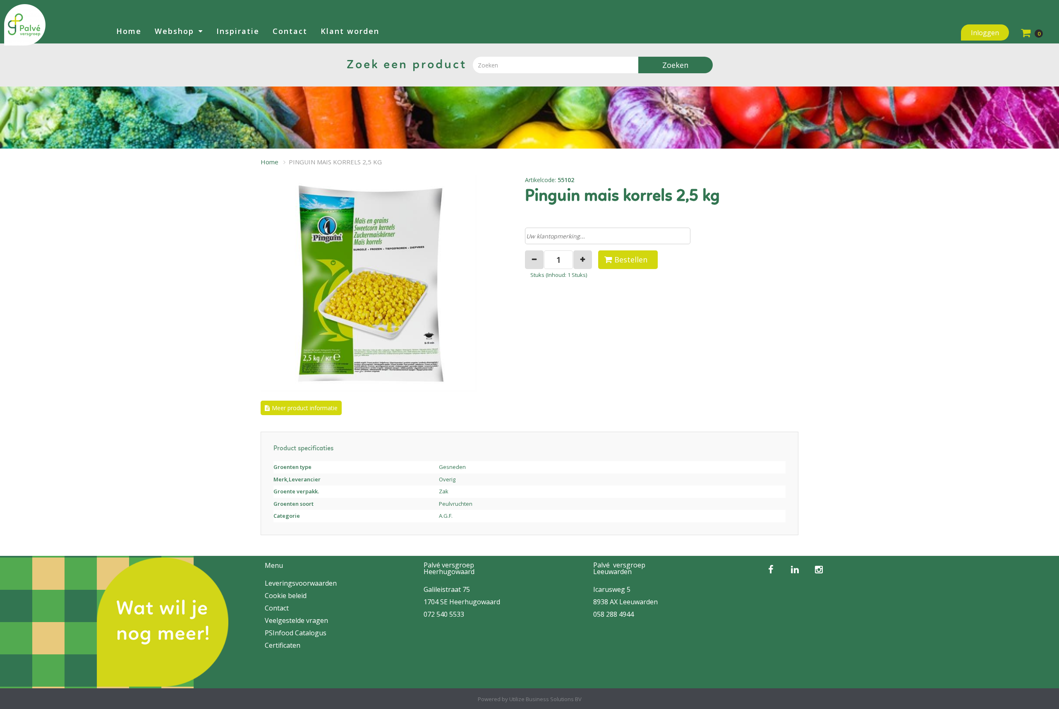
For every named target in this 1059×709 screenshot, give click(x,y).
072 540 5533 (444, 614)
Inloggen (985, 32)
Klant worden (350, 31)
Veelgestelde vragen (296, 620)
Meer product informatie (305, 408)
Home (128, 31)
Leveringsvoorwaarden (301, 583)
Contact (290, 31)
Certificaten (282, 645)
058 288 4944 (613, 614)
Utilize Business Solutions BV (545, 699)
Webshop (174, 31)
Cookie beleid (286, 595)
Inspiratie (237, 31)
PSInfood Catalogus (295, 632)
